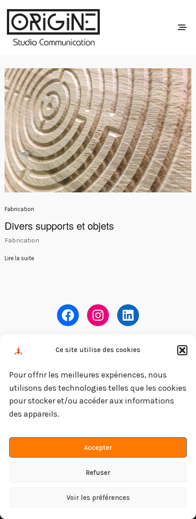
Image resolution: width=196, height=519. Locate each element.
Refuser (98, 473)
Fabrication (19, 209)
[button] (182, 350)
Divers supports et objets (59, 225)
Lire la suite (19, 258)
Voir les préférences (98, 498)
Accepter (98, 447)
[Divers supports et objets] (98, 130)
